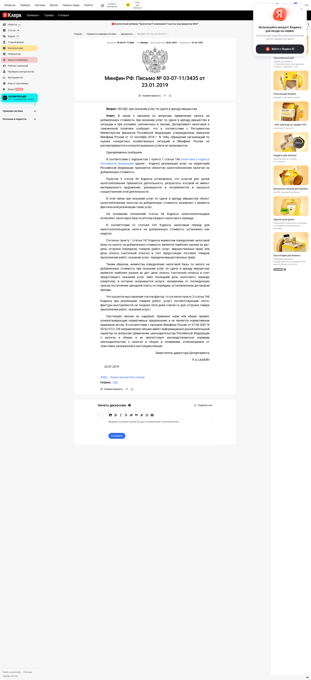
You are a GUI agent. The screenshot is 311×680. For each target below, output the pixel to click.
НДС (115, 382)
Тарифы (49, 15)
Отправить (117, 436)
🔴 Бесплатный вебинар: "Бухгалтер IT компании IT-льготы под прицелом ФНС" (155, 24)
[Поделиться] (165, 95)
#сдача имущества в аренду (127, 377)
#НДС (103, 377)
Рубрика (105, 382)
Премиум (32, 15)
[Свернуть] (307, 677)
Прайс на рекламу (12, 672)
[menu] (21, 62)
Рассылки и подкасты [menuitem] (14, 119)
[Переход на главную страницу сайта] (12, 15)
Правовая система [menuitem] (13, 111)
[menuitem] (19, 24)
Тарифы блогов (10, 676)
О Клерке (63, 15)
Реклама (27, 672)
